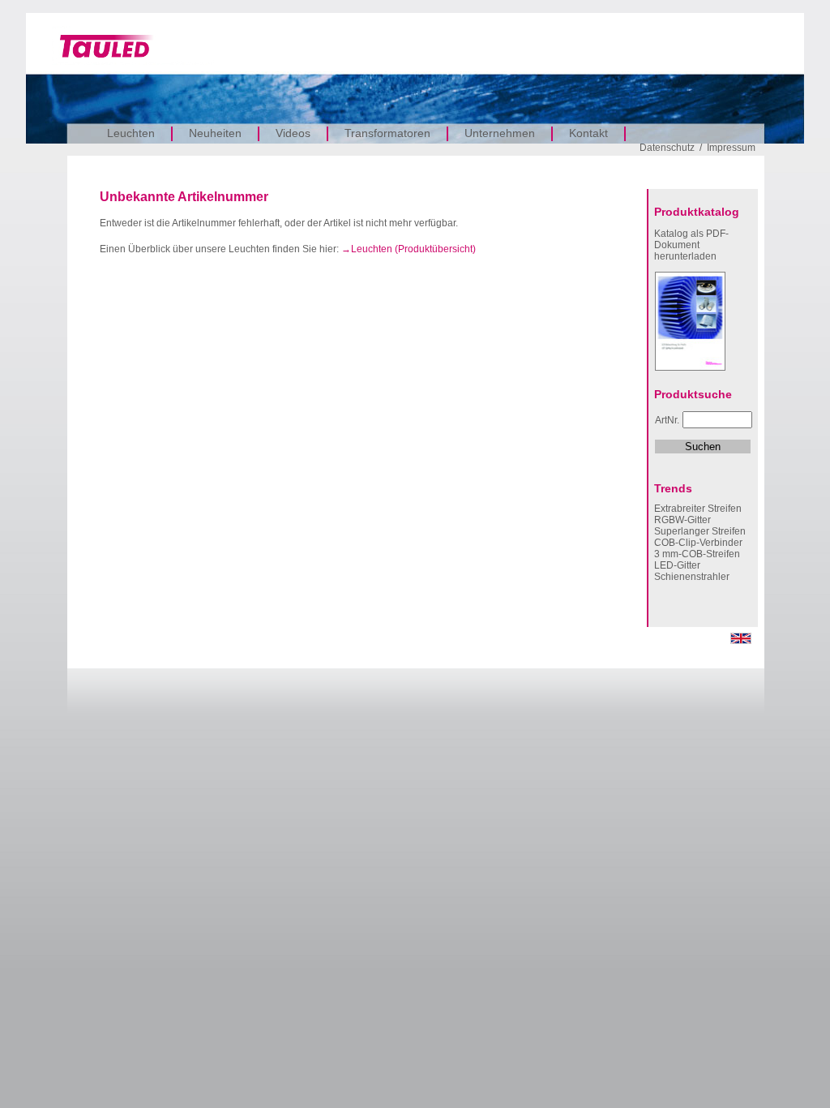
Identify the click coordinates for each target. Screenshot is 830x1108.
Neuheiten (215, 133)
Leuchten (131, 133)
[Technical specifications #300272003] (740, 640)
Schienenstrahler (691, 576)
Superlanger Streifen (700, 531)
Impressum (731, 147)
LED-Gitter (677, 565)
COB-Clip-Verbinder (698, 542)
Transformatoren (387, 133)
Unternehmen (499, 133)
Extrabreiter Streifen (698, 508)
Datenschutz (667, 147)
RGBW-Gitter (682, 520)
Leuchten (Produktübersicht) (413, 249)
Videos (293, 133)
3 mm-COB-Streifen (697, 554)
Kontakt (588, 133)
